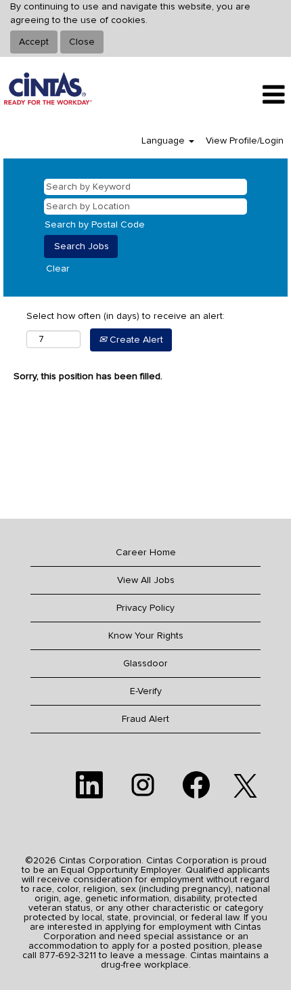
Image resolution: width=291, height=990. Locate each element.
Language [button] (164, 141)
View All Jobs (146, 580)
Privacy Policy (145, 608)
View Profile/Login (245, 141)
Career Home (146, 552)
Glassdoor (145, 663)
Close (82, 42)
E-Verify (146, 691)
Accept (34, 42)
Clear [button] (58, 269)
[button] (242, 94)
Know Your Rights (145, 636)
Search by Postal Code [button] (95, 225)
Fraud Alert (145, 719)
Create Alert (135, 340)
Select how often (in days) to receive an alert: (125, 316)
